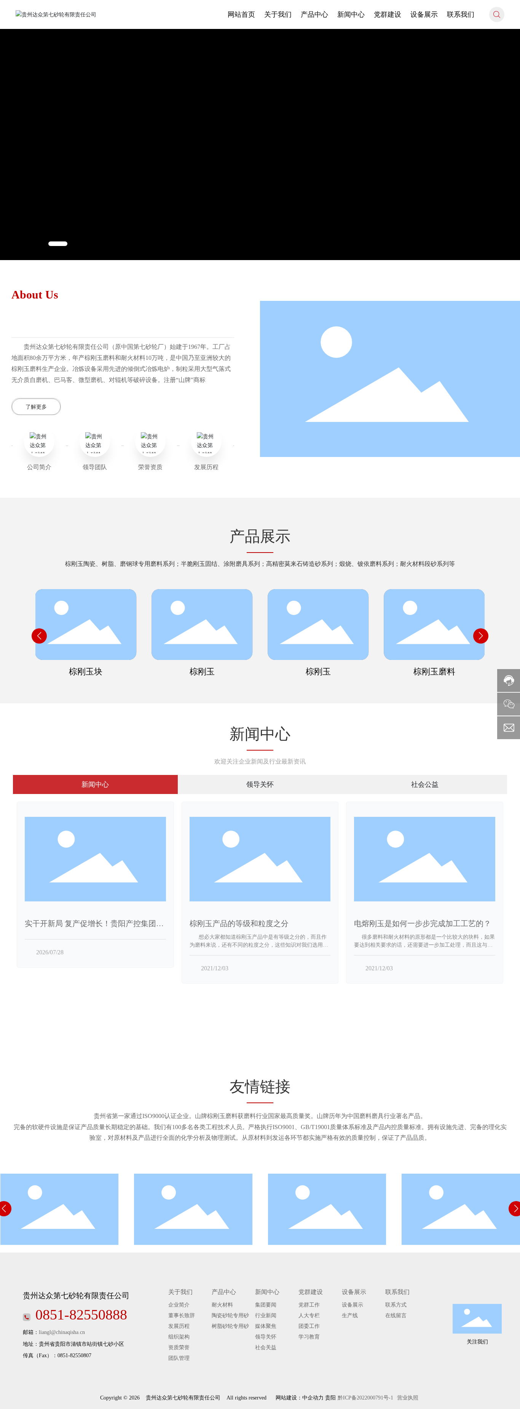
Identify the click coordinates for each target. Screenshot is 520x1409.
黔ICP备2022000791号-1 (365, 1398)
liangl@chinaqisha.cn (62, 1332)
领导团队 (95, 467)
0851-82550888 (81, 1315)
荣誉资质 (150, 467)
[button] (57, 243)
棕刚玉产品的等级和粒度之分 (239, 923)
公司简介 (39, 467)
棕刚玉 (202, 671)
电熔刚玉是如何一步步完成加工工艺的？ (422, 923)
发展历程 (206, 467)
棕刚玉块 (85, 671)
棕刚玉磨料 (434, 671)
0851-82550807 (74, 1355)
